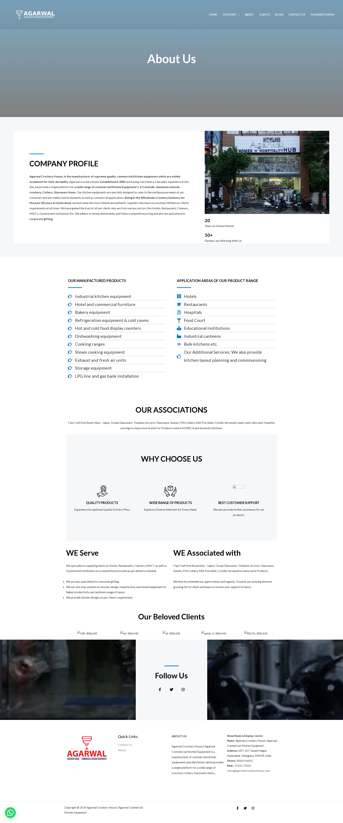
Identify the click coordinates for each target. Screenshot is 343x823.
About (249, 14)
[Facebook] (237, 808)
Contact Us (297, 14)
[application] (238, 14)
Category (229, 14)
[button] (70, 633)
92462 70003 (243, 765)
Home (213, 14)
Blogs (279, 14)
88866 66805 (244, 760)
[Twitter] (245, 808)
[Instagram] (253, 808)
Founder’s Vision (322, 14)
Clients (264, 14)
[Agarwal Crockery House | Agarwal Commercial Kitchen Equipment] (35, 14)
